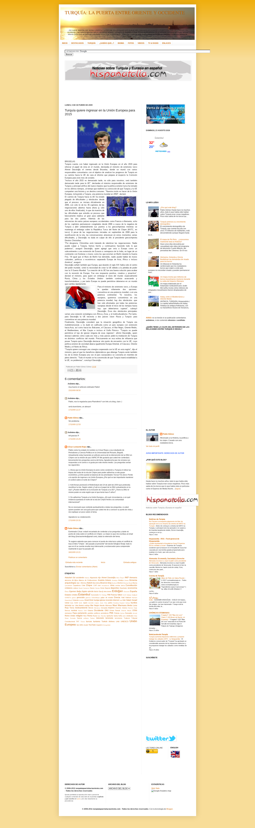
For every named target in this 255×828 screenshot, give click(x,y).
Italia (71, 603)
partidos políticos (94, 613)
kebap (128, 603)
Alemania (133, 578)
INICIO (64, 43)
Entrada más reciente (74, 562)
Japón (85, 603)
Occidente (98, 610)
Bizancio (103, 583)
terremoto (109, 618)
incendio (109, 600)
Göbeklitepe (95, 597)
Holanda (76, 600)
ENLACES (166, 43)
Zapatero (99, 625)
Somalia (73, 618)
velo (81, 625)
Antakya (114, 580)
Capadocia (77, 585)
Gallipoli (134, 595)
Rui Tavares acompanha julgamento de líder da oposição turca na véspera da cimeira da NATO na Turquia (167, 524)
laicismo (68, 605)
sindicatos (130, 616)
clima (112, 585)
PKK (111, 613)
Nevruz (67, 610)
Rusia (95, 616)
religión (79, 615)
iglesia (102, 600)
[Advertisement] (124, 92)
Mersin (90, 608)
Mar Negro (94, 605)
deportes (115, 588)
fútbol (120, 595)
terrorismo (118, 618)
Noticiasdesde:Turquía (158, 634)
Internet (116, 600)
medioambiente (81, 608)
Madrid (81, 605)
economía (132, 588)
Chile (83, 585)
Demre (97, 588)
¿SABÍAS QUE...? (106, 43)
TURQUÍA (92, 43)
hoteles (81, 600)
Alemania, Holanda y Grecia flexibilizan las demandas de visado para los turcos (174, 259)
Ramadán (128, 613)
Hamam (134, 597)
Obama (90, 610)
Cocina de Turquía (156, 576)
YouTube (92, 625)
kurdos (134, 602)
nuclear (74, 610)
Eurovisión (95, 595)
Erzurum (126, 591)
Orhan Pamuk (114, 610)
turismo (96, 621)
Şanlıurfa (110, 616)
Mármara (108, 605)
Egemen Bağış (75, 591)
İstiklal (67, 603)
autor (78, 799)
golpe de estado (107, 597)
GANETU (68, 597)
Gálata (129, 595)
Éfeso (67, 591)
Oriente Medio (126, 610)
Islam (128, 600)
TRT (77, 621)
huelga (96, 600)
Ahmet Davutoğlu (109, 578)
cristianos (68, 588)
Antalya (121, 580)
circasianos (105, 585)
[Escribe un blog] (71, 370)
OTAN (134, 610)
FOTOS (131, 43)
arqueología (70, 583)
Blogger (169, 809)
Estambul (84, 594)
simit (124, 616)
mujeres (111, 608)
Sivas (66, 618)
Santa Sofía (118, 616)
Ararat (126, 580)
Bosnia (126, 583)
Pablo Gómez (73, 418)
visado (85, 625)
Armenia (133, 580)
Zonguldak (106, 625)
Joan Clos (103, 603)
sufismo (86, 618)
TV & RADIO (153, 43)
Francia (114, 595)
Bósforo (120, 583)
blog (109, 583)
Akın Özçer (120, 577)
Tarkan (92, 618)
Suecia (79, 618)
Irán (124, 600)
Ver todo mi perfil (152, 446)
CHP (95, 585)
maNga (87, 605)
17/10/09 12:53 (74, 424)
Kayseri (122, 603)
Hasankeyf (68, 600)
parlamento (82, 613)
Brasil (130, 583)
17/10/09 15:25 (74, 439)
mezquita (104, 608)
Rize (85, 616)
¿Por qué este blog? (168, 207)
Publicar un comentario (77, 557)
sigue (177, 489)
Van (77, 625)
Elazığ (101, 591)
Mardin (102, 605)
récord (135, 613)
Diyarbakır (123, 588)
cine (99, 585)
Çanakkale (68, 585)
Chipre (89, 585)
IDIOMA (121, 43)
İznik (80, 603)
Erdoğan (117, 591)
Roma (89, 616)
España (133, 591)
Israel (134, 600)
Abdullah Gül (70, 578)
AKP (127, 577)
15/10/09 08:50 (74, 390)
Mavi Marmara (119, 605)
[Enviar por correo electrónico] (68, 370)
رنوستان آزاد (153, 598)
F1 (100, 595)
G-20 (124, 595)
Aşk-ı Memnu (81, 583)
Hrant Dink (89, 600)
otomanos (68, 613)
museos (118, 608)
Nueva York (82, 610)
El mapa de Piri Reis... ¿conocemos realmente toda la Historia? (174, 240)
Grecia (117, 597)
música (124, 608)
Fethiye (104, 595)
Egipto (84, 591)
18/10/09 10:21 (74, 552)
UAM (117, 621)
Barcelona (96, 583)
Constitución (131, 585)
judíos (110, 603)
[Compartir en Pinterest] (80, 370)
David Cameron (84, 588)
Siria (135, 616)
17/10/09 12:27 (74, 410)
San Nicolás (102, 616)
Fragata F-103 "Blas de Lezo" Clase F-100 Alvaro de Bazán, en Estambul (173, 617)
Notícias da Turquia (157, 519)
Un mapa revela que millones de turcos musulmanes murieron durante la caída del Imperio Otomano (175, 279)
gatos (74, 597)
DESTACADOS (77, 43)
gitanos (88, 597)
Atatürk (89, 583)
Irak (121, 600)
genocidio (81, 597)
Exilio (151, 600)
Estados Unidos (71, 595)
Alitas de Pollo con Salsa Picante (173, 578)
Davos (92, 588)
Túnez (83, 621)
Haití (123, 597)
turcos (89, 621)
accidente (80, 578)
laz (73, 605)
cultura (75, 588)
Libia (76, 605)
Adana (87, 577)
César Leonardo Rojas (77, 447)
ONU (107, 610)
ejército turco (93, 591)
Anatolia (101, 580)
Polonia (116, 613)
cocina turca (120, 585)
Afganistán (93, 577)
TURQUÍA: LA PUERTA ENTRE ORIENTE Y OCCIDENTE (125, 12)
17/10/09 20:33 (74, 520)
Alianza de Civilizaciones (88, 580)
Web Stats (155, 788)
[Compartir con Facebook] (77, 370)
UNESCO (124, 621)
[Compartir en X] (74, 370)
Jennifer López (93, 603)
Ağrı (99, 577)
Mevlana (97, 608)
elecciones (107, 591)
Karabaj (116, 603)
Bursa (135, 583)
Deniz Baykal (105, 588)
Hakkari (128, 597)
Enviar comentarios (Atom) (86, 567)
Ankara (108, 580)
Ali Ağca (75, 580)
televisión (100, 618)
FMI (108, 595)
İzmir (76, 603)
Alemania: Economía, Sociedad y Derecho (166, 559)
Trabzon (127, 618)
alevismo (68, 580)
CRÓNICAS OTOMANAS (159, 613)
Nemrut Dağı (132, 608)
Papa (75, 613)
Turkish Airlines (108, 621)
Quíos (122, 613)
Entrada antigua (130, 562)
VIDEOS (141, 43)
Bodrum (114, 583)
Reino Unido (70, 616)
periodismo (105, 613)
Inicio (103, 562)
